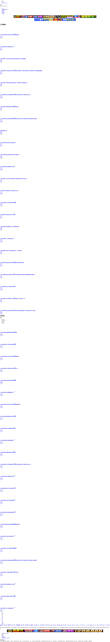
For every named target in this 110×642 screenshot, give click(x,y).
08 (2, 620)
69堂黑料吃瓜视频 (5, 9)
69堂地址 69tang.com (5, 633)
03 (2, 616)
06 (2, 618)
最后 (2, 622)
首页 (2, 8)
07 (2, 619)
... (2, 621)
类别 (2, 11)
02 (2, 615)
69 (3, 639)
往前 (2, 623)
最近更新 (3, 10)
